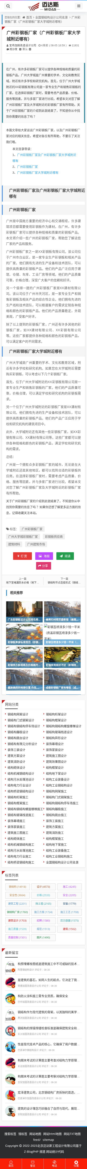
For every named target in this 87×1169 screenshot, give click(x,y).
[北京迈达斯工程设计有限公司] (43, 6)
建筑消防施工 (55, 833)
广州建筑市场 (36, 544)
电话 (54, 1166)
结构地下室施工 (56, 844)
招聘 (43, 920)
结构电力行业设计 (19, 785)
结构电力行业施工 (19, 856)
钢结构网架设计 (18, 714)
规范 (43, 929)
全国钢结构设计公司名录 (51, 17)
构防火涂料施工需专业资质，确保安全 (43, 996)
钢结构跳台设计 (18, 738)
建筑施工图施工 (18, 833)
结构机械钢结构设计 (21, 773)
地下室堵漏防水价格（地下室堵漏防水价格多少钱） (35, 582)
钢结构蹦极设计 (18, 732)
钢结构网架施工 (56, 791)
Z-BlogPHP (31, 1152)
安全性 (17, 895)
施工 (69, 887)
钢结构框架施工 (18, 803)
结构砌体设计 (16, 767)
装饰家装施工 (16, 827)
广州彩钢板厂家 (27, 167)
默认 (25, 49)
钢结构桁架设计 (56, 714)
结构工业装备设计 (58, 779)
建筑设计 (17, 920)
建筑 (69, 929)
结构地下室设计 (56, 773)
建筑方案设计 (16, 756)
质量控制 (17, 937)
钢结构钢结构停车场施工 (62, 803)
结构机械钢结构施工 (21, 844)
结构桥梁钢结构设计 (21, 791)
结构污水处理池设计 (21, 779)
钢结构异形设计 (56, 738)
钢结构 (17, 887)
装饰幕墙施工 (16, 821)
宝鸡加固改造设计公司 (22, 45)
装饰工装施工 (55, 821)
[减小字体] (20, 49)
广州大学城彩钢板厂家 (23, 536)
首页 (29, 17)
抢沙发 (13, 49)
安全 (69, 895)
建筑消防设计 (16, 762)
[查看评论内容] (10, 970)
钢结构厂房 (17, 912)
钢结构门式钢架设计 (21, 720)
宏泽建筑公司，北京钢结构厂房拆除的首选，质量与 (52, 1092)
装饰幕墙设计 (55, 744)
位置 (76, 1166)
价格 (43, 895)
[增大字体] (30, 49)
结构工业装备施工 (58, 850)
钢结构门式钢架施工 (59, 797)
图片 (43, 937)
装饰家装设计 (55, 750)
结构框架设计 (55, 767)
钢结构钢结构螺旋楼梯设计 (64, 726)
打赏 (24, 556)
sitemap (48, 1140)
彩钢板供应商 (54, 536)
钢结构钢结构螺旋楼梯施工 (25, 809)
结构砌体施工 (16, 839)
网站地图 (35, 1134)
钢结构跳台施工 (56, 815)
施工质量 (17, 929)
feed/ (37, 1140)
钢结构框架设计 (56, 720)
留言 (32, 1166)
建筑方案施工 (55, 827)
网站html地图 (52, 1134)
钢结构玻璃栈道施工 (21, 815)
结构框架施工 (55, 839)
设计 (43, 887)
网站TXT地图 (72, 1134)
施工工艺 (69, 912)
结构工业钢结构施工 (59, 856)
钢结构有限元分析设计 (22, 744)
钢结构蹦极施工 (56, 809)
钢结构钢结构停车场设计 (24, 726)
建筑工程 (17, 903)
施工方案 (43, 912)
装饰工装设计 (16, 750)
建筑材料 (14, 544)
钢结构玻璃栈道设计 (59, 732)
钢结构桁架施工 (18, 797)
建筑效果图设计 (56, 762)
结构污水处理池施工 (21, 850)
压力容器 (69, 920)
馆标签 (22, 1134)
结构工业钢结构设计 (59, 785)
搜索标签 (10, 1134)
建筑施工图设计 (56, 756)
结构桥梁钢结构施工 (21, 862)
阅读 (67, 556)
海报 (46, 556)
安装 (69, 903)
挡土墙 (43, 903)
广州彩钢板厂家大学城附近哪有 (37, 172)
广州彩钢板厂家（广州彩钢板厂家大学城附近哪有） (42, 19)
